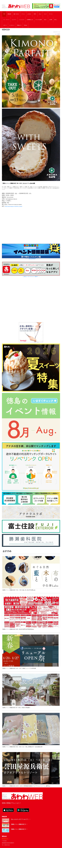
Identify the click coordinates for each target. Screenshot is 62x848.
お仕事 (50, 19)
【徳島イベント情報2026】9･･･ (19, 824)
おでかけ (29, 13)
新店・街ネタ (16, 13)
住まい (45, 19)
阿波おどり (19, 25)
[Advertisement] (31, 304)
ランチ (45, 13)
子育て (35, 13)
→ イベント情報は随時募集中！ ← (31, 258)
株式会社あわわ (5, 838)
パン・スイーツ (6, 19)
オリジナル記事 (38, 19)
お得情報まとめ (30, 19)
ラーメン (51, 13)
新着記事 (9, 13)
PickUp (25, 25)
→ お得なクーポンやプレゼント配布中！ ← (31, 276)
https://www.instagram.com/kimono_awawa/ (13, 206)
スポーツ (5, 25)
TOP (4, 13)
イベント (23, 13)
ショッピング (21, 19)
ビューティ (14, 19)
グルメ (40, 13)
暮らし (55, 19)
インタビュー (12, 25)
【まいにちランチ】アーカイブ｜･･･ (20, 819)
